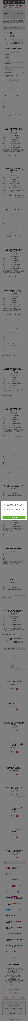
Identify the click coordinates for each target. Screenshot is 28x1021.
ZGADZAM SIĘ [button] (14, 517)
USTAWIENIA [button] (14, 513)
